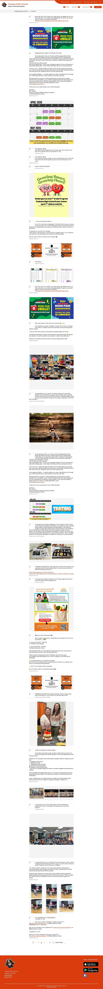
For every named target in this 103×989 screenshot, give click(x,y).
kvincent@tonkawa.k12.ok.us (36, 84)
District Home (65, 2)
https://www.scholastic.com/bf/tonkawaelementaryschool (53, 20)
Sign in (98, 7)
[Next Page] (53, 942)
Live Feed (33, 11)
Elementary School (76, 2)
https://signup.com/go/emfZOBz (37, 936)
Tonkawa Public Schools (21, 11)
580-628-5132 (8, 977)
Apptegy (55, 987)
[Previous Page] (33, 942)
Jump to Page (59, 942)
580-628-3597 (8, 975)
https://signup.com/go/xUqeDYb (62, 927)
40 (50, 942)
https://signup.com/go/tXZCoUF (37, 923)
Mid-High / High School (90, 2)
